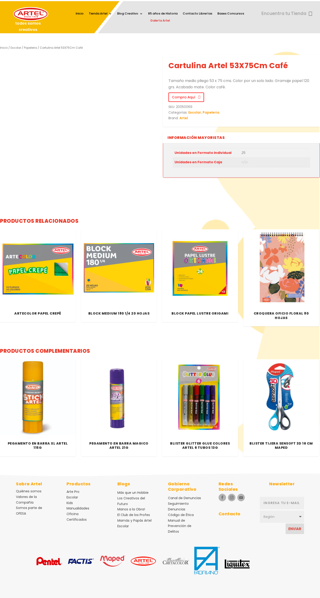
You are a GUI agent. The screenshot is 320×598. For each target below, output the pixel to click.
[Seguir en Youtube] (241, 497)
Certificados (77, 519)
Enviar (294, 528)
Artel (183, 118)
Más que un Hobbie (133, 492)
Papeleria (30, 48)
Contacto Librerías (197, 14)
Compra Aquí (185, 97)
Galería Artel (160, 21)
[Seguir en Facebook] (222, 497)
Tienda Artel (98, 14)
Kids (70, 503)
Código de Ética (181, 515)
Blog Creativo (127, 14)
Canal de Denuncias (184, 498)
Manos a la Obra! (131, 509)
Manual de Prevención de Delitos (179, 526)
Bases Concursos (230, 14)
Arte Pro (73, 491)
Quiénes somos (28, 491)
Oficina (72, 514)
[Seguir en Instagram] (231, 497)
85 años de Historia (163, 14)
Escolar (16, 48)
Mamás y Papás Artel (134, 520)
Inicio (80, 14)
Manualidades (78, 508)
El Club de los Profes (133, 515)
